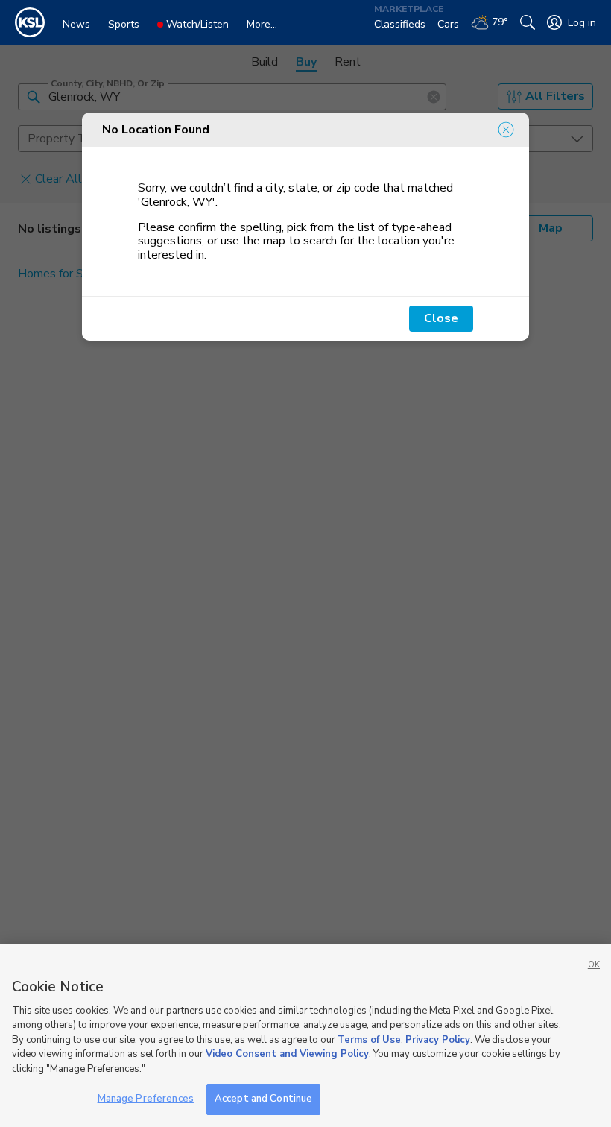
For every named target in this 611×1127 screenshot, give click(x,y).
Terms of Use (369, 1039)
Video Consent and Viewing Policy (287, 1054)
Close (441, 318)
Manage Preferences (146, 1098)
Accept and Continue (263, 1098)
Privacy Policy (437, 1039)
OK (594, 964)
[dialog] (305, 227)
